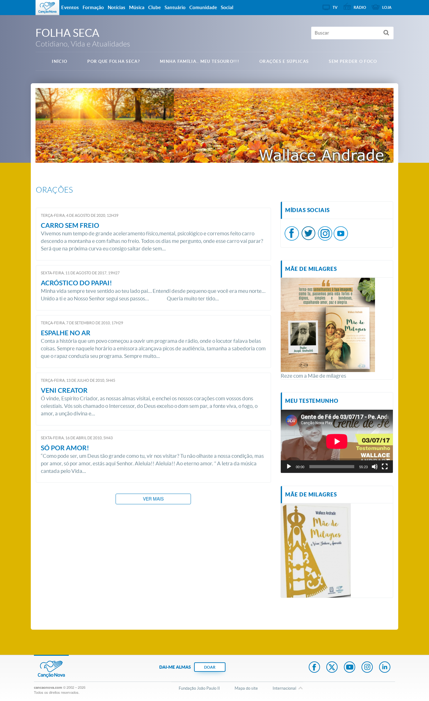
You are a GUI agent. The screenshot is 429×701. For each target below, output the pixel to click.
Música (136, 7)
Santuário (175, 7)
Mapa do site (246, 688)
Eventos (70, 7)
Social (227, 7)
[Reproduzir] (289, 466)
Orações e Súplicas (284, 61)
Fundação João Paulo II (199, 688)
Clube (154, 7)
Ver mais (153, 499)
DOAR (209, 667)
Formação (93, 7)
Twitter (332, 667)
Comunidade (203, 7)
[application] (337, 441)
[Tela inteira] (385, 466)
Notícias (116, 7)
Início (59, 61)
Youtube (350, 667)
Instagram (367, 667)
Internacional (284, 688)
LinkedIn (385, 667)
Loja (387, 7)
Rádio (360, 7)
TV (335, 7)
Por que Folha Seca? (113, 61)
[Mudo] (375, 466)
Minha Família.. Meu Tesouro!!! (199, 61)
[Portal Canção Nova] (47, 7)
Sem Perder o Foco (353, 61)
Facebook (314, 667)
